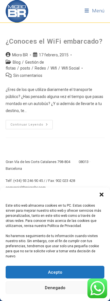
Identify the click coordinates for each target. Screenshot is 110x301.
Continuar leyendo (31, 123)
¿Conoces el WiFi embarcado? (54, 41)
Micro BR (20, 55)
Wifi (53, 68)
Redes (40, 68)
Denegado (55, 287)
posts (25, 68)
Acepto (55, 272)
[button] (101, 194)
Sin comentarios (27, 75)
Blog (17, 62)
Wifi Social (70, 68)
